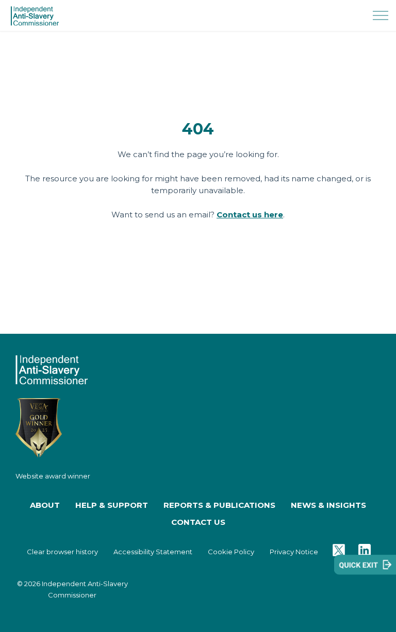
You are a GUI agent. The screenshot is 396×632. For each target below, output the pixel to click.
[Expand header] (380, 15)
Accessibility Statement (152, 552)
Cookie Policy (231, 552)
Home (198, 318)
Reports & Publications (219, 505)
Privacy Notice (294, 552)
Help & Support (111, 505)
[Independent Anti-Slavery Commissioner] (35, 16)
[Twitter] (339, 552)
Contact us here (250, 214)
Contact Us (198, 522)
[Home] (51, 369)
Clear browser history (62, 552)
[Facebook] (364, 552)
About (45, 505)
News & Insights (328, 505)
